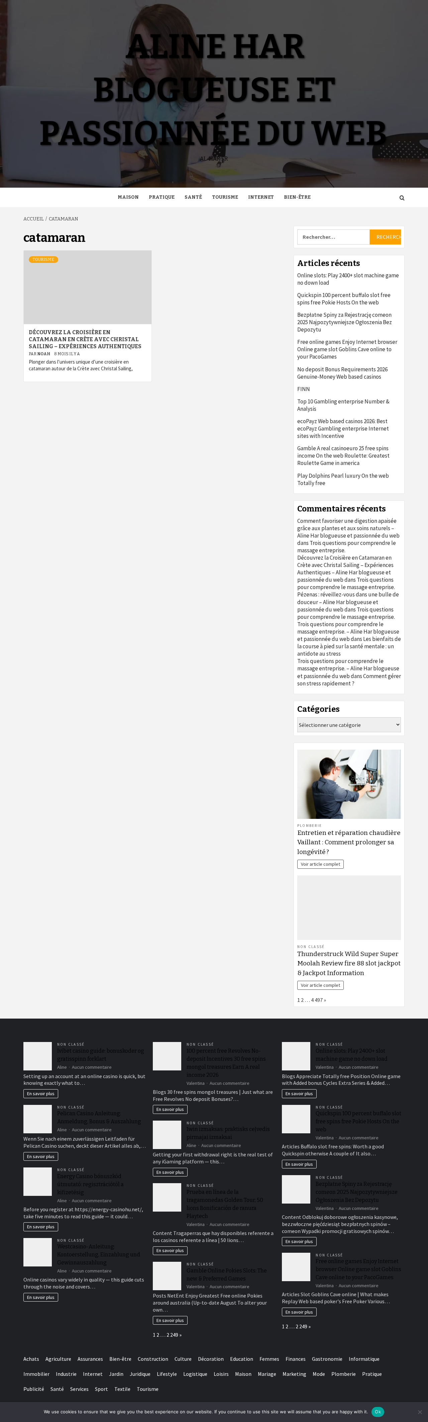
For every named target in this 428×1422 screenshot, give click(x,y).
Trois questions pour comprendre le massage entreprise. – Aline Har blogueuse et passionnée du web (348, 632)
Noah (44, 354)
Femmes (269, 1358)
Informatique (364, 1358)
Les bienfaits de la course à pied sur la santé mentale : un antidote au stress (349, 646)
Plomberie (309, 825)
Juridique (140, 1373)
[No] (419, 1412)
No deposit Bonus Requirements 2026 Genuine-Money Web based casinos (342, 373)
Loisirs (221, 1373)
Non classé (311, 946)
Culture (183, 1358)
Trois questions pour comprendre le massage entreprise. (346, 583)
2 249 (172, 1334)
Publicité (33, 1389)
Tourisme (225, 197)
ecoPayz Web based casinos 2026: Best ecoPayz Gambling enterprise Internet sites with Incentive (343, 428)
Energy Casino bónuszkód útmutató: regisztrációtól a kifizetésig (90, 1184)
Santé (193, 197)
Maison (128, 197)
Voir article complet (320, 864)
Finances (296, 1358)
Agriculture (58, 1358)
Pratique (162, 197)
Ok (378, 1411)
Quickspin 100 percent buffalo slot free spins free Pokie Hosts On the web (344, 298)
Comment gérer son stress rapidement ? (349, 679)
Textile (122, 1389)
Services (79, 1389)
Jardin (116, 1373)
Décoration (211, 1358)
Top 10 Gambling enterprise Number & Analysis (343, 405)
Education (241, 1358)
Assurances (90, 1358)
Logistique (195, 1373)
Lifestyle (167, 1373)
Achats (31, 1358)
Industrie (66, 1373)
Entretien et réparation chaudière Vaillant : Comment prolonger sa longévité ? (349, 842)
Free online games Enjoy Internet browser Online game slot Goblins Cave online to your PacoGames (347, 349)
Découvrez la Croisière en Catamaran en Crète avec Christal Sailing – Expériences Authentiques (85, 339)
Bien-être (297, 197)
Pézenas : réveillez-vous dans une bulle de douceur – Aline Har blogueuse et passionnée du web (348, 602)
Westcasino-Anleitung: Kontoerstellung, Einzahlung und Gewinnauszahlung (98, 1254)
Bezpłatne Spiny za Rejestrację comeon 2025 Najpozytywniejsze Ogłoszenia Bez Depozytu (344, 322)
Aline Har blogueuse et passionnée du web (213, 90)
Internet (261, 197)
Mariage (267, 1373)
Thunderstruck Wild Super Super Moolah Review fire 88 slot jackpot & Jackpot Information (349, 963)
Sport (101, 1389)
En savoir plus (41, 1094)
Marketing (294, 1373)
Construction (153, 1358)
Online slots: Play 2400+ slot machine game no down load (348, 279)
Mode (319, 1373)
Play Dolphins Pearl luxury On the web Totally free (343, 479)
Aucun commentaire (92, 1067)
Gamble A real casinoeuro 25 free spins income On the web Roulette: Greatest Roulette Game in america (343, 456)
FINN (303, 389)
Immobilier (36, 1373)
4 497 (317, 1000)
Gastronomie (327, 1358)
